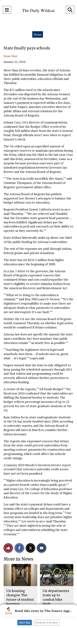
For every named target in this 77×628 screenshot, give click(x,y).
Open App (24, 622)
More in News (18, 559)
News (38, 34)
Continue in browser (46, 622)
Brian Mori (10, 56)
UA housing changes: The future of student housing (20, 597)
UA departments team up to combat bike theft (56, 597)
